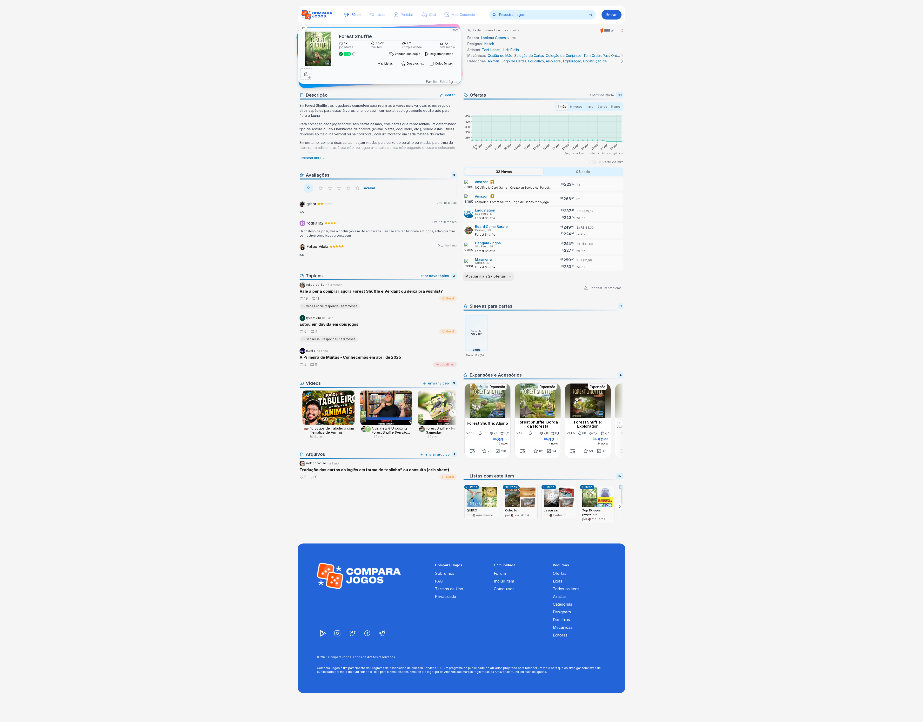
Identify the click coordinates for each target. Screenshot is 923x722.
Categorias (562, 604)
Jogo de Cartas (514, 61)
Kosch (489, 44)
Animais (494, 61)
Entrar (611, 15)
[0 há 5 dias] (324, 204)
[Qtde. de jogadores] (354, 54)
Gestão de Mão (500, 55)
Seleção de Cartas (529, 55)
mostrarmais (311, 158)
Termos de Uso (449, 588)
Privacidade (445, 596)
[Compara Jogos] (316, 15)
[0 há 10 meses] (332, 223)
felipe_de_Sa (314, 284)
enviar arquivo (437, 454)
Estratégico (449, 81)
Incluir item (504, 581)
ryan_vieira (313, 317)
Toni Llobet (491, 50)
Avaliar (369, 188)
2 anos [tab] (602, 106)
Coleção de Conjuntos (564, 55)
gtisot (310, 203)
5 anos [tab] (616, 106)
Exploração (572, 61)
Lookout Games (493, 38)
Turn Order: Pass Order (601, 55)
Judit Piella (510, 50)
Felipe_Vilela (316, 246)
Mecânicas (562, 627)
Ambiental (553, 61)
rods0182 (314, 223)
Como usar (504, 588)
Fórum (500, 573)
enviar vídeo (438, 383)
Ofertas (559, 573)
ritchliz (310, 350)
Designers (562, 611)
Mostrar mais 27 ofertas (485, 276)
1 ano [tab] (590, 106)
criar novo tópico (435, 276)
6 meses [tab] (576, 106)
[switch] (593, 162)
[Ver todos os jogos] (591, 14)
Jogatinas (447, 364)
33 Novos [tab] (504, 172)
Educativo (536, 61)
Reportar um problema (606, 288)
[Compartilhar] (621, 30)
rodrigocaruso (315, 463)
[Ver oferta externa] (543, 184)
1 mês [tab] (562, 106)
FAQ (439, 581)
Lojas (557, 581)
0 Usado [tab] (583, 172)
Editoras (560, 635)
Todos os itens (566, 588)
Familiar (432, 81)
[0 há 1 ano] (336, 247)
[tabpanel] (543, 229)
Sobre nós (444, 573)
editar (450, 95)
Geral (450, 298)
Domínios (561, 619)
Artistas (560, 596)
